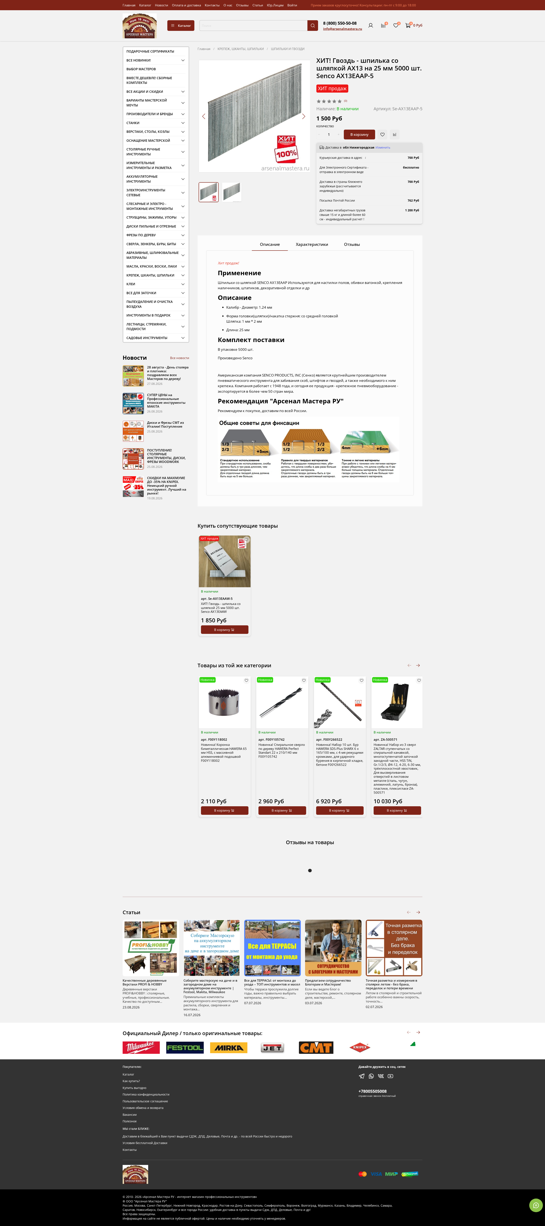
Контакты (212, 5)
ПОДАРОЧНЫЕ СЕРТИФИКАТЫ (150, 51)
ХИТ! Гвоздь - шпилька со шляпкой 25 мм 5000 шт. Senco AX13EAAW (221, 608)
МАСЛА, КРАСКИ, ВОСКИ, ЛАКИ (151, 266)
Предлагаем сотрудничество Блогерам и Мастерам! (328, 982)
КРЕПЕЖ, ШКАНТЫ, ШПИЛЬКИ (241, 49)
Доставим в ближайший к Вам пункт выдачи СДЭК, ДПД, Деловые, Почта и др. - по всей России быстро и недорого (207, 1136)
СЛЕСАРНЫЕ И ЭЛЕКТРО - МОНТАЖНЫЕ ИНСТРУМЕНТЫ (149, 206)
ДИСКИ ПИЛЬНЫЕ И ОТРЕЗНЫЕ (151, 226)
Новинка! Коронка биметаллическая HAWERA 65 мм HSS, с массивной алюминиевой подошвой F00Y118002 (224, 752)
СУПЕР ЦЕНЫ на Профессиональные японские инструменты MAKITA (166, 400)
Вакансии (130, 1115)
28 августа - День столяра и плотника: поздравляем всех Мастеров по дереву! (168, 373)
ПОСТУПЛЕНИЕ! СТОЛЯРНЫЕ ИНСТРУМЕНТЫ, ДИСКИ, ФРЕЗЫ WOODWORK (166, 456)
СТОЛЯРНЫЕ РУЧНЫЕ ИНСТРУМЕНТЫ (143, 151)
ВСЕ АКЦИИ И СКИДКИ (144, 91)
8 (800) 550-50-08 (340, 23)
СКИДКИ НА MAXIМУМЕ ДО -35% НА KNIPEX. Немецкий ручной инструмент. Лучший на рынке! (166, 485)
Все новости (179, 358)
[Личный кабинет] (370, 25)
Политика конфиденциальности (146, 1094)
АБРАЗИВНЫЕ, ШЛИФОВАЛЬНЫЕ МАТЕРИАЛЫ (152, 255)
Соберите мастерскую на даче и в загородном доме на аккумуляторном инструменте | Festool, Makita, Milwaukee (210, 986)
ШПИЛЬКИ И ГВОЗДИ (287, 49)
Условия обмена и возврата (143, 1108)
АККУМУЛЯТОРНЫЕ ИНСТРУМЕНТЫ (142, 178)
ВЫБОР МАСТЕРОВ (141, 69)
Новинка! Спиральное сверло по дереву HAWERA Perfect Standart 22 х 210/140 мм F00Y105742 (281, 750)
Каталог (145, 5)
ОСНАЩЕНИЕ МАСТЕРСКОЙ (148, 140)
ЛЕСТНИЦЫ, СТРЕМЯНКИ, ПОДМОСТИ (146, 326)
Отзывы (242, 5)
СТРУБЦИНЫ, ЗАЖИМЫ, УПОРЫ (151, 217)
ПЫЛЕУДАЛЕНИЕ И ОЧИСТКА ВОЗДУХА (149, 304)
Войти (292, 5)
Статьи (257, 5)
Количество (325, 126)
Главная (129, 5)
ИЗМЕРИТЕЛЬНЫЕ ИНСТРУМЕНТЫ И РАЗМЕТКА (149, 165)
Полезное (130, 1121)
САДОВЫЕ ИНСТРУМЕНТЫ (146, 338)
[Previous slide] (204, 116)
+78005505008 (373, 1091)
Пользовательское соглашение (145, 1101)
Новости (161, 5)
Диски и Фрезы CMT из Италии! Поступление (165, 424)
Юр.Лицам (275, 5)
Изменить (383, 147)
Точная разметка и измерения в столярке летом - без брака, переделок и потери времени (391, 984)
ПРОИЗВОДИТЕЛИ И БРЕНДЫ (149, 114)
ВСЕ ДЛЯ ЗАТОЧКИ (141, 293)
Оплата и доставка (186, 5)
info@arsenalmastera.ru (342, 29)
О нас (228, 5)
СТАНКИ (132, 123)
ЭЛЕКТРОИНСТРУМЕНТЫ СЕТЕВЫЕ (145, 192)
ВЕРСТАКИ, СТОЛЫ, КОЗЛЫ (147, 131)
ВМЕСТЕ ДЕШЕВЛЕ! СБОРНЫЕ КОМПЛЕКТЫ (149, 80)
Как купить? (131, 1081)
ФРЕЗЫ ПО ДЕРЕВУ (141, 235)
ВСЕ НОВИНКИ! (138, 60)
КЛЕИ (130, 284)
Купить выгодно (134, 1088)
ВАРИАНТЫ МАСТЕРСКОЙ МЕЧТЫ (146, 102)
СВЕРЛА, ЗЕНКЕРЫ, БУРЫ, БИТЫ (151, 244)
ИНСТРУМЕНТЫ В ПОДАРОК (148, 315)
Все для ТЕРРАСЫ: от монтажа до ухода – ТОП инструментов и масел (272, 982)
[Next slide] (303, 116)
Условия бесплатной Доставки (145, 1143)
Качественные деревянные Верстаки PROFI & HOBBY (145, 982)
